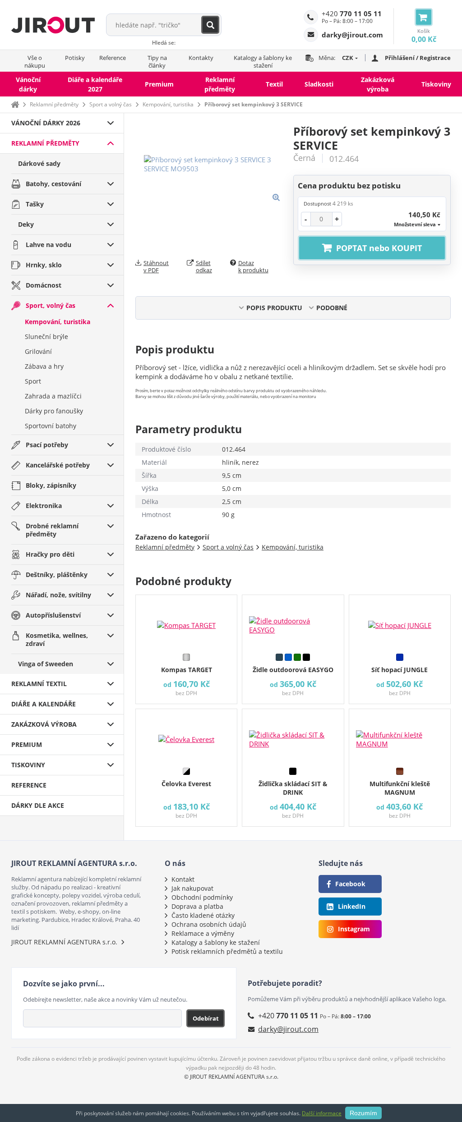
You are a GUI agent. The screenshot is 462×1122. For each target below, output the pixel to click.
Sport (33, 381)
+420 (352, 13)
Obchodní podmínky (202, 897)
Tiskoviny (436, 84)
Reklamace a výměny (202, 933)
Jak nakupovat (192, 888)
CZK (347, 58)
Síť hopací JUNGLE (399, 669)
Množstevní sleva (415, 224)
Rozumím (363, 1113)
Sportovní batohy (50, 425)
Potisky (75, 58)
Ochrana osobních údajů (208, 924)
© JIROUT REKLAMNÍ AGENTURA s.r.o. (231, 1077)
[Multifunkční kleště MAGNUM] (399, 736)
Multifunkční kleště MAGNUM (400, 788)
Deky (26, 224)
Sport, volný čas (50, 305)
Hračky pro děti (50, 554)
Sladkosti (319, 84)
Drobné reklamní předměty (52, 530)
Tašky (35, 204)
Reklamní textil (39, 683)
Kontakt (182, 879)
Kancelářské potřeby (58, 465)
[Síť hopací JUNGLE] (399, 622)
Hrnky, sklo (44, 265)
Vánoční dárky (28, 84)
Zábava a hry (44, 366)
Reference (112, 58)
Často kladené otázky (203, 915)
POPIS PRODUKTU (274, 307)
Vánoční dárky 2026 (45, 123)
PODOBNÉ (331, 307)
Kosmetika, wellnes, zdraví (57, 639)
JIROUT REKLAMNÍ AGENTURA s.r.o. (64, 942)
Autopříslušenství (53, 615)
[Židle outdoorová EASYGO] (292, 622)
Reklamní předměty (219, 84)
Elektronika (44, 505)
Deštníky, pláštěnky (57, 574)
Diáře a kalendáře (43, 704)
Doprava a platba (197, 906)
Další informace (322, 1113)
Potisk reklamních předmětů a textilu (227, 951)
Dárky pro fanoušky (54, 411)
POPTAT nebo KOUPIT (379, 248)
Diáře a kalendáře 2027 (95, 84)
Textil (274, 84)
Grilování (38, 351)
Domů (15, 104)
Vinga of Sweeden (45, 663)
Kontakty (201, 58)
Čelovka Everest (186, 783)
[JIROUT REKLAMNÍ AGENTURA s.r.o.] (53, 25)
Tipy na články (157, 61)
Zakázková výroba (377, 84)
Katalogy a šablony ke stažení (263, 61)
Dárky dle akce (37, 805)
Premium (159, 84)
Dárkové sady (39, 163)
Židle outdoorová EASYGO (293, 669)
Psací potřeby (47, 444)
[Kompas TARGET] (186, 622)
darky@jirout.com (288, 1029)
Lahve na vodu (48, 244)
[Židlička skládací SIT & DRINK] (292, 736)
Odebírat (206, 1018)
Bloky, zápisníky (51, 485)
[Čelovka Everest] (186, 736)
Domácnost (43, 285)
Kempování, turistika (168, 104)
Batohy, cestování (53, 183)
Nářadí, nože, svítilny (58, 595)
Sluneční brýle (46, 336)
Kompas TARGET (186, 669)
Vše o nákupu (34, 61)
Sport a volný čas (110, 104)
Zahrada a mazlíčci (53, 396)
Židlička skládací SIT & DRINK (293, 788)
